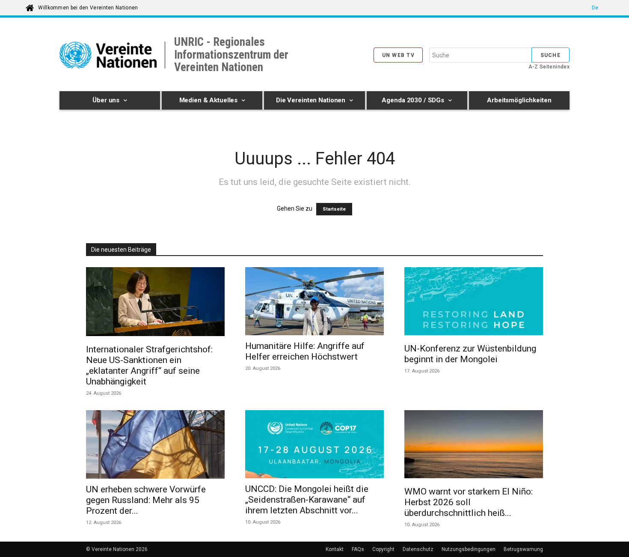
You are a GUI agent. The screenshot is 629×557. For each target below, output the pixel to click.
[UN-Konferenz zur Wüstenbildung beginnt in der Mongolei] (473, 302)
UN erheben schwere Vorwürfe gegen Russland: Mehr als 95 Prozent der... (146, 500)
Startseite (334, 209)
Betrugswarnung (523, 549)
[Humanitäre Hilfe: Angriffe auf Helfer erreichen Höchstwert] (314, 301)
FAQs (358, 549)
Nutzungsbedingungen (468, 549)
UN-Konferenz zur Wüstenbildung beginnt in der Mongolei (470, 353)
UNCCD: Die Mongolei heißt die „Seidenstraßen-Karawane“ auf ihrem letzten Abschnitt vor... (306, 499)
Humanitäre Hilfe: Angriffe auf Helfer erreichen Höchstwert (305, 351)
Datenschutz (418, 549)
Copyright (383, 549)
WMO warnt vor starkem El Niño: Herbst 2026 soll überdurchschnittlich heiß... (468, 502)
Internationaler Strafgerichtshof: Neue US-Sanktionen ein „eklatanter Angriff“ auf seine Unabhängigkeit (149, 365)
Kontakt (335, 549)
